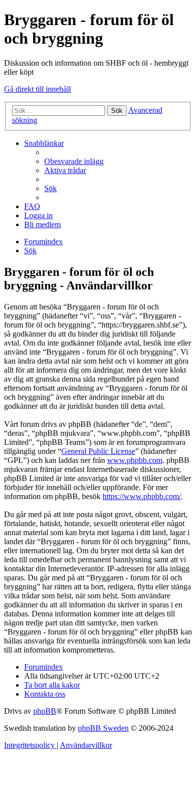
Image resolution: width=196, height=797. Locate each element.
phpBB (44, 711)
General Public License (98, 451)
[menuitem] (74, 161)
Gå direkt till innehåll (37, 89)
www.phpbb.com (134, 460)
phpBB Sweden (103, 728)
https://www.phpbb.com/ (142, 496)
